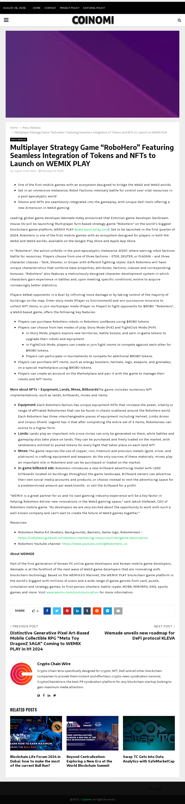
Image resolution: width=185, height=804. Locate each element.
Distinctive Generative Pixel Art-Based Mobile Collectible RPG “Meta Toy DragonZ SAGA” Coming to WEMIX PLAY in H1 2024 (49, 641)
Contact (50, 7)
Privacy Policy (69, 7)
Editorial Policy (94, 7)
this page (155, 789)
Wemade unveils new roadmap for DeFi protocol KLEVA (139, 635)
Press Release (18, 139)
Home (37, 7)
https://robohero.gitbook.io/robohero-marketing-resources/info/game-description (83, 538)
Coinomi (86, 799)
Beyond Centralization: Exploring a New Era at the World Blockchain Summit (89, 761)
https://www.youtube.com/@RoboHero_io (94, 544)
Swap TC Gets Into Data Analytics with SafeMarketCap (149, 759)
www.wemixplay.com (92, 229)
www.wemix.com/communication (72, 592)
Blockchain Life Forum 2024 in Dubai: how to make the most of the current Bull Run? (35, 761)
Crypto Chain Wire (25, 170)
